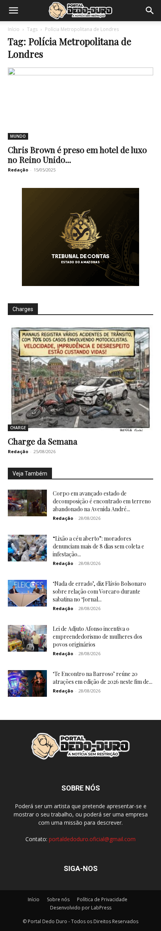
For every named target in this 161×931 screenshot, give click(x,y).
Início (14, 29)
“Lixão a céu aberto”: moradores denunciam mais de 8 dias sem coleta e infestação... (98, 546)
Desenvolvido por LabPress (80, 907)
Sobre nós (58, 899)
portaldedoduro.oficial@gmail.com (92, 839)
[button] (13, 10)
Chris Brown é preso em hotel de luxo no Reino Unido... (77, 154)
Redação (18, 170)
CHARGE (18, 427)
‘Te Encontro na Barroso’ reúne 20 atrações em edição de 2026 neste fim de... (102, 677)
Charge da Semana (42, 440)
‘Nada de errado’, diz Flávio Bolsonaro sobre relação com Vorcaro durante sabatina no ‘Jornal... (99, 591)
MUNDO (18, 136)
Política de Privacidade (102, 899)
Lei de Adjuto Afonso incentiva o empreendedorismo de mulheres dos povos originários (97, 636)
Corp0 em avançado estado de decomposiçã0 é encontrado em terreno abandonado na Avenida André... (102, 501)
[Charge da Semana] (80, 378)
